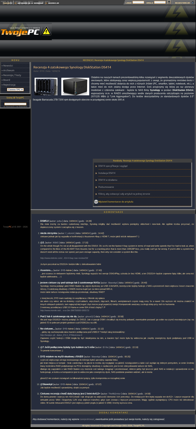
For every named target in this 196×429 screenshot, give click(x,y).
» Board (6, 80)
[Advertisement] (126, 31)
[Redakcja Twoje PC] (52, 3)
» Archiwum (8, 70)
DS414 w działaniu (107, 180)
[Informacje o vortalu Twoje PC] (29, 3)
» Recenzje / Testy (11, 75)
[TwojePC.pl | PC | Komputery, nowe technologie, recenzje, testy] (7, 3)
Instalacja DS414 (106, 173)
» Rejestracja (8, 84)
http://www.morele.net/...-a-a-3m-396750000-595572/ (64, 310)
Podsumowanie (106, 187)
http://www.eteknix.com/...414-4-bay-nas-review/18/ (64, 258)
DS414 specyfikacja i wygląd (112, 166)
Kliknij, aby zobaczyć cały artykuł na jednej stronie (124, 194)
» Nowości (7, 65)
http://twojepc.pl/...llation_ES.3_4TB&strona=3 (61, 335)
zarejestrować (87, 419)
